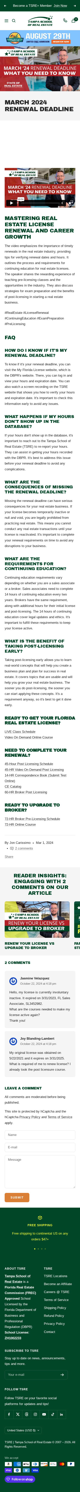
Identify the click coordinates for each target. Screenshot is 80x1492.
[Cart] (73, 20)
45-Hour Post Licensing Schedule (29, 764)
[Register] (62, 1374)
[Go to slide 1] (34, 1248)
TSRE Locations (55, 1276)
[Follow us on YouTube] (44, 1414)
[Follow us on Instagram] (35, 1414)
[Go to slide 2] (38, 1248)
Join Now (60, 6)
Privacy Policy (29, 1117)
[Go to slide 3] (41, 1248)
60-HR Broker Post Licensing (26, 792)
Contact (49, 1332)
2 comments (24, 848)
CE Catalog (13, 786)
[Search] (14, 20)
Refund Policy (54, 1316)
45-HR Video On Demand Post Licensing (34, 770)
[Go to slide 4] (45, 1248)
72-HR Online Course (20, 824)
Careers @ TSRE (56, 1292)
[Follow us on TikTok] (52, 1414)
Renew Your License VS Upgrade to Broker (29, 946)
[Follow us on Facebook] (9, 1414)
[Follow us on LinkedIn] (61, 1414)
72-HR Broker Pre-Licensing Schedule (32, 819)
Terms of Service (60, 1117)
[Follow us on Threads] (26, 1414)
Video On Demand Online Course (29, 737)
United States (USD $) (21, 1430)
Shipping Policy (55, 1308)
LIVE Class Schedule (20, 732)
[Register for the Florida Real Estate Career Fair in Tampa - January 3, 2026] (40, 38)
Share (9, 857)
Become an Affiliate (58, 1284)
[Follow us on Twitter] (17, 1414)
